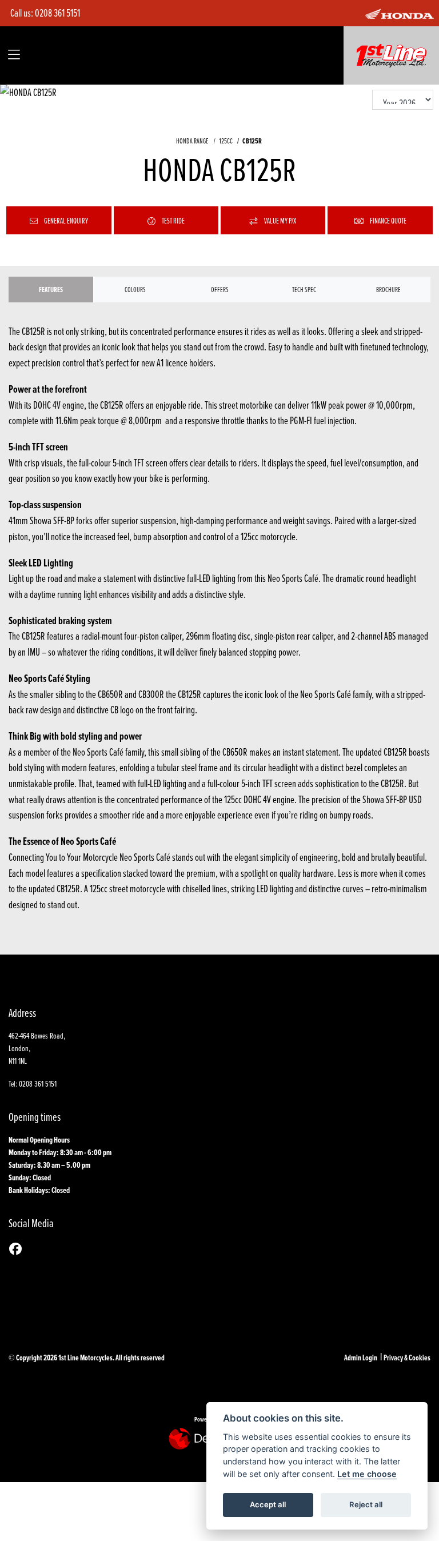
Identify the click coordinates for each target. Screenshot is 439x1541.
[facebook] (18, 1249)
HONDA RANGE (192, 140)
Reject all (365, 1504)
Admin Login (360, 1357)
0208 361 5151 (57, 13)
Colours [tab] (135, 289)
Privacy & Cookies (407, 1357)
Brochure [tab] (388, 289)
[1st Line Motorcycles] (391, 54)
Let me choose (367, 1474)
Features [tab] (51, 289)
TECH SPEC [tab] (304, 289)
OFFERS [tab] (220, 289)
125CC (225, 140)
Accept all (268, 1504)
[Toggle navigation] (14, 55)
